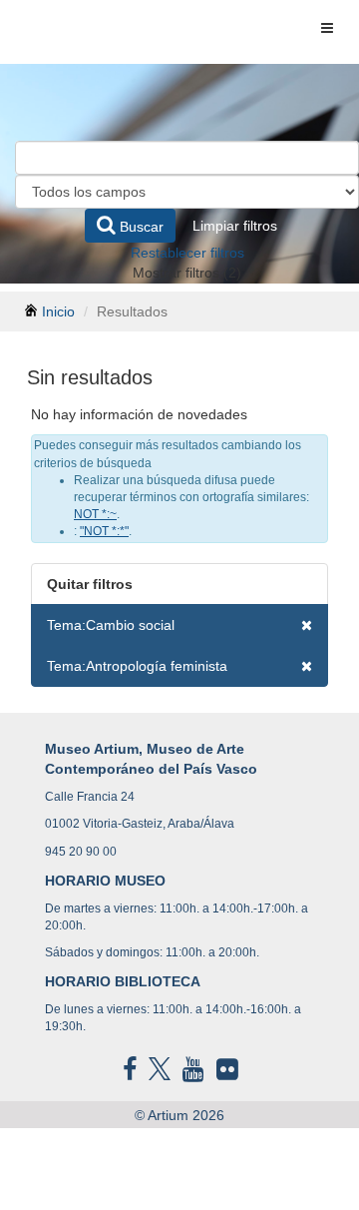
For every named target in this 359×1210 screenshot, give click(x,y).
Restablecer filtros (187, 253)
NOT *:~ (95, 514)
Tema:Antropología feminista (137, 666)
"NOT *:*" (104, 531)
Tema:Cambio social (111, 625)
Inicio (58, 311)
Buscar (140, 227)
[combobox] (187, 158)
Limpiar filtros (234, 226)
